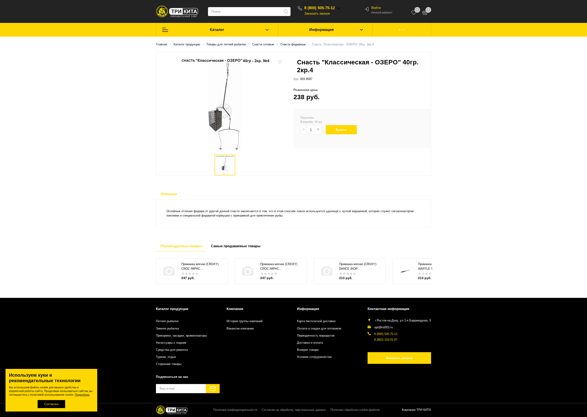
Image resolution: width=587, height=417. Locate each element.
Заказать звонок (317, 13)
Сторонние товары (168, 364)
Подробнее (82, 394)
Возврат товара (307, 349)
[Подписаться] (213, 388)
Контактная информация (388, 309)
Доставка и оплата (310, 342)
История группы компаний (245, 321)
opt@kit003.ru (383, 327)
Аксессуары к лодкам (171, 342)
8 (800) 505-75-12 (319, 8)
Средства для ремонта (172, 349)
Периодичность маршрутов (316, 335)
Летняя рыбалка (167, 321)
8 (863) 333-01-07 (385, 339)
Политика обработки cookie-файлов (355, 410)
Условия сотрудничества (314, 357)
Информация (321, 30)
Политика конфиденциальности (235, 410)
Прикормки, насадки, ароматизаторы (181, 335)
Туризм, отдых (166, 357)
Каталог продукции (172, 309)
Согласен (51, 404)
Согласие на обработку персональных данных (294, 410)
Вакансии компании (240, 328)
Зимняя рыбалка (167, 328)
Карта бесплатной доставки (316, 321)
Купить (341, 130)
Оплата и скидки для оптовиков (319, 328)
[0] (425, 13)
